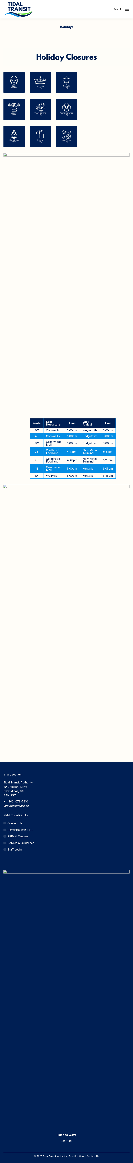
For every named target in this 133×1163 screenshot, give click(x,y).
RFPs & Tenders (18, 836)
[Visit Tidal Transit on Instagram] (12, 860)
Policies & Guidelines (20, 843)
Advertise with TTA (20, 830)
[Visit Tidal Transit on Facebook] (5, 860)
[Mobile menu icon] (127, 9)
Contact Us (14, 823)
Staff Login (14, 849)
